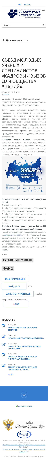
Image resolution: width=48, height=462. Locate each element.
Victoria (6, 94)
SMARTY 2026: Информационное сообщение (24, 347)
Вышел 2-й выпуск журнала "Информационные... (22, 368)
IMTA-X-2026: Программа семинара (26, 338)
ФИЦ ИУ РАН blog (15, 279)
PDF (17, 304)
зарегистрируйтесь (18, 294)
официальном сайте (14, 235)
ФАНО (8, 268)
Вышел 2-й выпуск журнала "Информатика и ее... (22, 358)
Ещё (10, 374)
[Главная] (24, 13)
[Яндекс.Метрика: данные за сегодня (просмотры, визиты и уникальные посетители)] (24, 406)
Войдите (14, 286)
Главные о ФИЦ (17, 260)
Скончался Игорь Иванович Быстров (22, 329)
